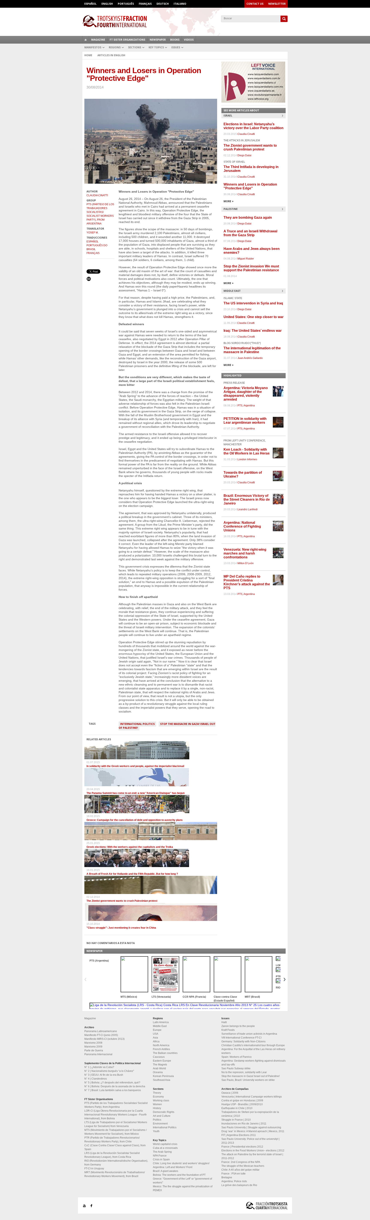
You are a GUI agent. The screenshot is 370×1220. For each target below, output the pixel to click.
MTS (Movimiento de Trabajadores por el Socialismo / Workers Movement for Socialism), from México (115, 1132)
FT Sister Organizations (127, 39)
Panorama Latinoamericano (100, 1031)
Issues (175, 47)
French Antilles (161, 1049)
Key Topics (156, 47)
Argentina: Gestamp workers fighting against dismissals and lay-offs (253, 1062)
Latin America (161, 1022)
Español (90, 4)
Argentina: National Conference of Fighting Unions (242, 526)
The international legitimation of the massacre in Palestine (252, 350)
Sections (134, 47)
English (107, 4)
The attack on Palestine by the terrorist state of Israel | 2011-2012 (252, 1156)
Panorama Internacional (98, 1054)
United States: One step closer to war (253, 317)
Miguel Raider (245, 258)
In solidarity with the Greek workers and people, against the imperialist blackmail (135, 766)
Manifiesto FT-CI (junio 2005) (101, 1035)
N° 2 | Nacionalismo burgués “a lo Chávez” (109, 1071)
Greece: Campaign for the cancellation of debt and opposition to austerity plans (135, 820)
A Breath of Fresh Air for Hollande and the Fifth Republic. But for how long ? (132, 873)
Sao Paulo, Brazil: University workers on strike (248, 1079)
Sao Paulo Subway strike (236, 1068)
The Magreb (160, 1064)
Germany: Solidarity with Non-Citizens (243, 1041)
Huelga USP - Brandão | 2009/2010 (242, 1104)
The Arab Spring (162, 1151)
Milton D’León (245, 563)
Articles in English (111, 55)
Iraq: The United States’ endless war (253, 330)
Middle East (160, 1026)
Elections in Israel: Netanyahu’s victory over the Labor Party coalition (253, 126)
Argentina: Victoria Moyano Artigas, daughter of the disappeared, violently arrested (246, 393)
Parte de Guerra (93, 1050)
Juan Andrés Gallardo (250, 358)
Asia (155, 1037)
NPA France (160, 1155)
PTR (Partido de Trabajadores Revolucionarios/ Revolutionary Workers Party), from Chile (112, 1139)
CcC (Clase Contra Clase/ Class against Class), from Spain (115, 1147)
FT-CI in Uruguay (94, 1168)
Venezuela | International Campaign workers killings (251, 1096)
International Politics (137, 724)
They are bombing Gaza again (248, 217)
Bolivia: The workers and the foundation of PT (179, 1174)
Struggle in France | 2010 (236, 1119)
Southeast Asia (161, 1079)
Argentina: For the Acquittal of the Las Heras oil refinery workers (253, 1051)
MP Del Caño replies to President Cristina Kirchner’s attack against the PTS (247, 582)
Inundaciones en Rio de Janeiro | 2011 (243, 1123)
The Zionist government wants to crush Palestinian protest (122, 900)
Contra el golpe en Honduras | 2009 (242, 1100)
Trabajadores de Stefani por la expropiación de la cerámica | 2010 (250, 1114)
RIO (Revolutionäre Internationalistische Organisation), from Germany (116, 1162)
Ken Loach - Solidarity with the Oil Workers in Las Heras (247, 451)
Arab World (159, 1068)
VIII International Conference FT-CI (241, 1037)
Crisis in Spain (161, 1159)
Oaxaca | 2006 (229, 1092)
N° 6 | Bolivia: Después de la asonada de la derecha (114, 1086)
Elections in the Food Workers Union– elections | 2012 (252, 1150)
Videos (189, 39)
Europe (157, 1029)
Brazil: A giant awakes (165, 1171)
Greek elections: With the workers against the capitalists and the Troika (130, 846)
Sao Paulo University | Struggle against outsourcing (251, 1127)
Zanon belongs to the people (238, 1026)
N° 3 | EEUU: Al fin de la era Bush (103, 1074)
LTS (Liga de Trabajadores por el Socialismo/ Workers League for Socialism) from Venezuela (115, 1124)
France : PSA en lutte (233, 1173)
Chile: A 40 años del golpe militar (240, 1169)
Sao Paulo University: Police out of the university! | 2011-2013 (250, 1140)
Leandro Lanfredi (247, 509)
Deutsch (163, 4)
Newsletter (277, 4)
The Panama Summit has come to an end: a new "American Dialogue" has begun (136, 793)
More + (229, 201)
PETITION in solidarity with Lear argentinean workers (245, 420)
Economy (158, 1096)
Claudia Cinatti (97, 195)
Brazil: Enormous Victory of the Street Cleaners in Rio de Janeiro (247, 499)
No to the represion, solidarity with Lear (244, 1072)
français (93, 253)
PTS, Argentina (246, 405)
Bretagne (226, 1177)
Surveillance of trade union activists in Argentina (249, 1033)
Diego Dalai (244, 155)
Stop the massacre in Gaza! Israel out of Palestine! (167, 726)
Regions (115, 47)
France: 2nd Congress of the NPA (240, 1162)
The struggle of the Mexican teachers (242, 1165)
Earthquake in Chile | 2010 (236, 1108)
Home (88, 55)
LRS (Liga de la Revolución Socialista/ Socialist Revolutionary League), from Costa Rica (112, 1155)
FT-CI (185, 21)
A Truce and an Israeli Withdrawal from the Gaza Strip (250, 233)
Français (145, 4)
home (85, 40)
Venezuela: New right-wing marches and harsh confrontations (245, 553)
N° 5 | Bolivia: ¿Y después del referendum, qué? (112, 1082)
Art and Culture (161, 1115)
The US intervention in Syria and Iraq (253, 303)
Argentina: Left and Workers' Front (172, 1167)
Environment (160, 1123)
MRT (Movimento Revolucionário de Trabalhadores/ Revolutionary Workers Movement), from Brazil (114, 1174)
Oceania (158, 1072)
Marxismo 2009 (93, 1046)
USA (155, 1033)
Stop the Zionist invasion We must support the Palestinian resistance (251, 268)
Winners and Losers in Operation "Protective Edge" (250, 186)
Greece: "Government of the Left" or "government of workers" (182, 1180)
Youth (156, 1131)
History (157, 1108)
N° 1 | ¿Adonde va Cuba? (99, 1067)
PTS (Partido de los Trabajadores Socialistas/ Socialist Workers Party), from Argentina (100, 214)
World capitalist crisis (165, 1144)
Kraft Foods (228, 1029)
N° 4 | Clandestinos (95, 1078)
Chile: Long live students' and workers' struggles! (181, 1163)
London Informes (247, 459)
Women (157, 1104)
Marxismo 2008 (93, 1042)
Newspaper (158, 39)
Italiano (180, 4)
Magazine (98, 39)
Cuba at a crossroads (165, 1147)
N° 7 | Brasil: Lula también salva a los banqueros (112, 1090)
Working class (161, 1100)
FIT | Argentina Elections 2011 (238, 1135)
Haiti (224, 1022)
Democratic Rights (163, 1112)
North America (161, 1045)
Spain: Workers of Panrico (236, 1056)
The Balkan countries (165, 1053)
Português (126, 4)
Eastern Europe (162, 1060)
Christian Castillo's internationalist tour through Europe (253, 1045)
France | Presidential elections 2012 (242, 1146)
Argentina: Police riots (234, 1181)
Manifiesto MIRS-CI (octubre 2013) (104, 1038)
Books (174, 39)
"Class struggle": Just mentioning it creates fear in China (121, 927)
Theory (157, 1092)
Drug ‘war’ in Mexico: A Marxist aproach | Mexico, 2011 (252, 1131)
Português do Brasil (97, 247)
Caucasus (159, 1056)
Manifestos (92, 47)
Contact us (254, 4)
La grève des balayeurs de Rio (239, 1185)
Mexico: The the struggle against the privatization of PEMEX (182, 1188)
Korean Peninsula (163, 1076)
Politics (157, 1119)
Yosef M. (92, 232)
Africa (156, 1041)
